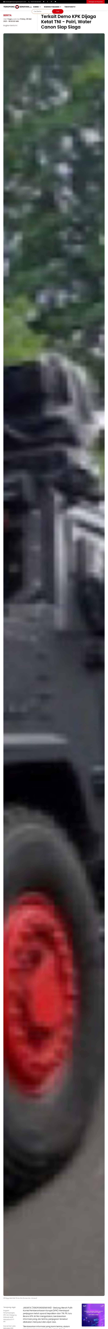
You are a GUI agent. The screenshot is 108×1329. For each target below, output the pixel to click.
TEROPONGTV (69, 7)
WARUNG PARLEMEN (51, 7)
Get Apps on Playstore (96, 2)
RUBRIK (36, 7)
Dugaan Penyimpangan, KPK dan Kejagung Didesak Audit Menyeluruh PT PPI (9, 1316)
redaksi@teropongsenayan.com (15, 2)
